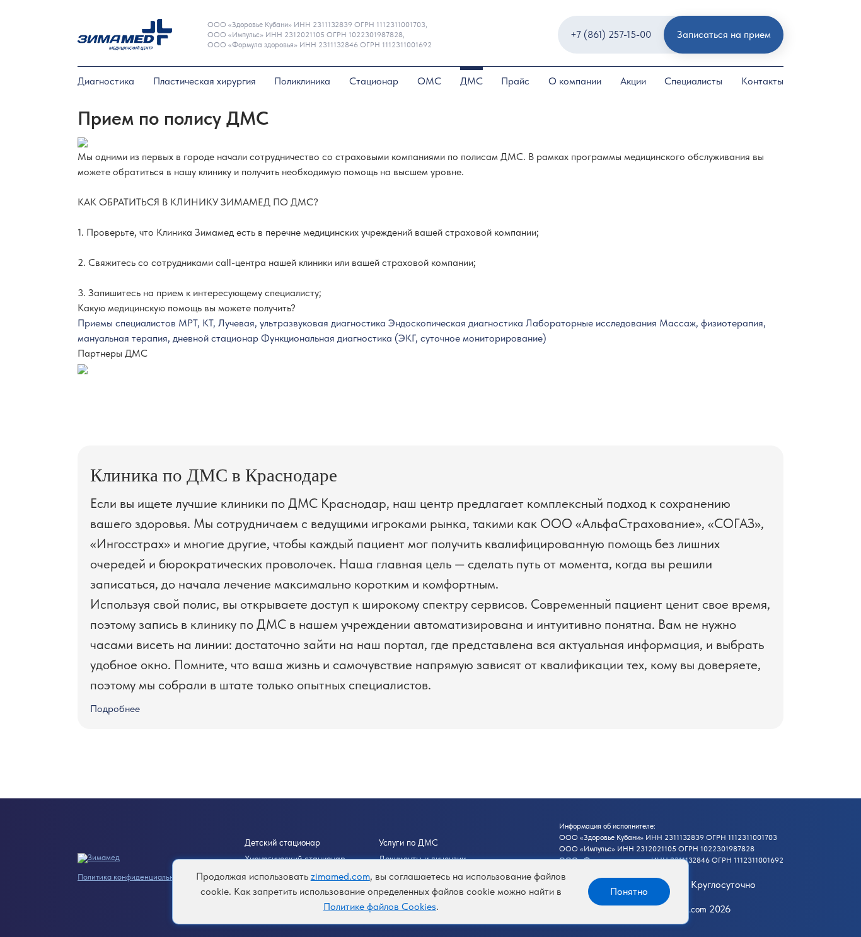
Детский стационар (282, 842)
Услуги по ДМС (408, 842)
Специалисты (693, 81)
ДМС (471, 81)
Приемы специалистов (128, 323)
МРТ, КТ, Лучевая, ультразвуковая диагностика (283, 323)
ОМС (429, 81)
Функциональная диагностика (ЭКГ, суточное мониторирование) (403, 338)
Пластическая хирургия (204, 81)
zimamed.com (340, 876)
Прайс (515, 81)
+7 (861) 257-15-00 (610, 34)
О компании (574, 81)
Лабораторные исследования (592, 323)
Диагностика (106, 81)
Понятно (629, 891)
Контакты (762, 81)
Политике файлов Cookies (379, 906)
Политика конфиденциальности (134, 877)
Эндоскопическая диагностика (457, 323)
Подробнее (115, 709)
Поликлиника (302, 81)
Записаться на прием (724, 34)
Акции (633, 81)
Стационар (373, 81)
